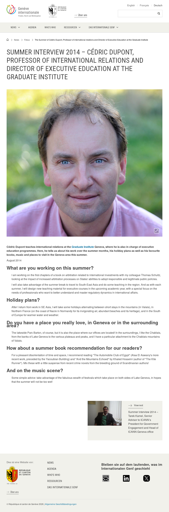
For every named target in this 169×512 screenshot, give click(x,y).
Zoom (156, 230)
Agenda (51, 468)
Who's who (53, 475)
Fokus (27, 39)
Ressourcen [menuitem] (70, 27)
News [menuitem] (13, 27)
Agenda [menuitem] (32, 27)
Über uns (82, 15)
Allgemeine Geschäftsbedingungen (61, 504)
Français (144, 5)
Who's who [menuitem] (50, 27)
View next (138, 405)
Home (8, 39)
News (16, 39)
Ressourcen (54, 481)
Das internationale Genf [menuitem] (102, 27)
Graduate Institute (83, 247)
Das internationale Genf (62, 487)
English (131, 5)
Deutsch (158, 5)
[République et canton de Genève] (18, 474)
